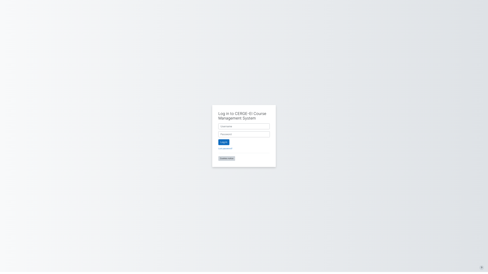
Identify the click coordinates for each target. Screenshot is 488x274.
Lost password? (225, 148)
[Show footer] (481, 267)
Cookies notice (226, 158)
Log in (223, 142)
